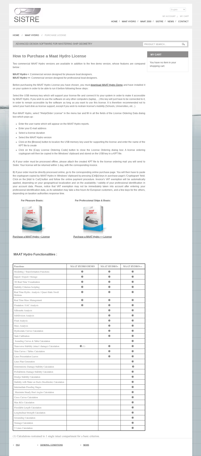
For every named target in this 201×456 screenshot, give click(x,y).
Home (16, 35)
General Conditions (51, 445)
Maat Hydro (32, 35)
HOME (114, 21)
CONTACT (183, 21)
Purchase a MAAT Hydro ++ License (92, 236)
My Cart (184, 16)
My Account (169, 16)
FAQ (18, 445)
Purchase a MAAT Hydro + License (31, 236)
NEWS (171, 21)
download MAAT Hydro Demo (107, 85)
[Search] (183, 44)
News (86, 445)
